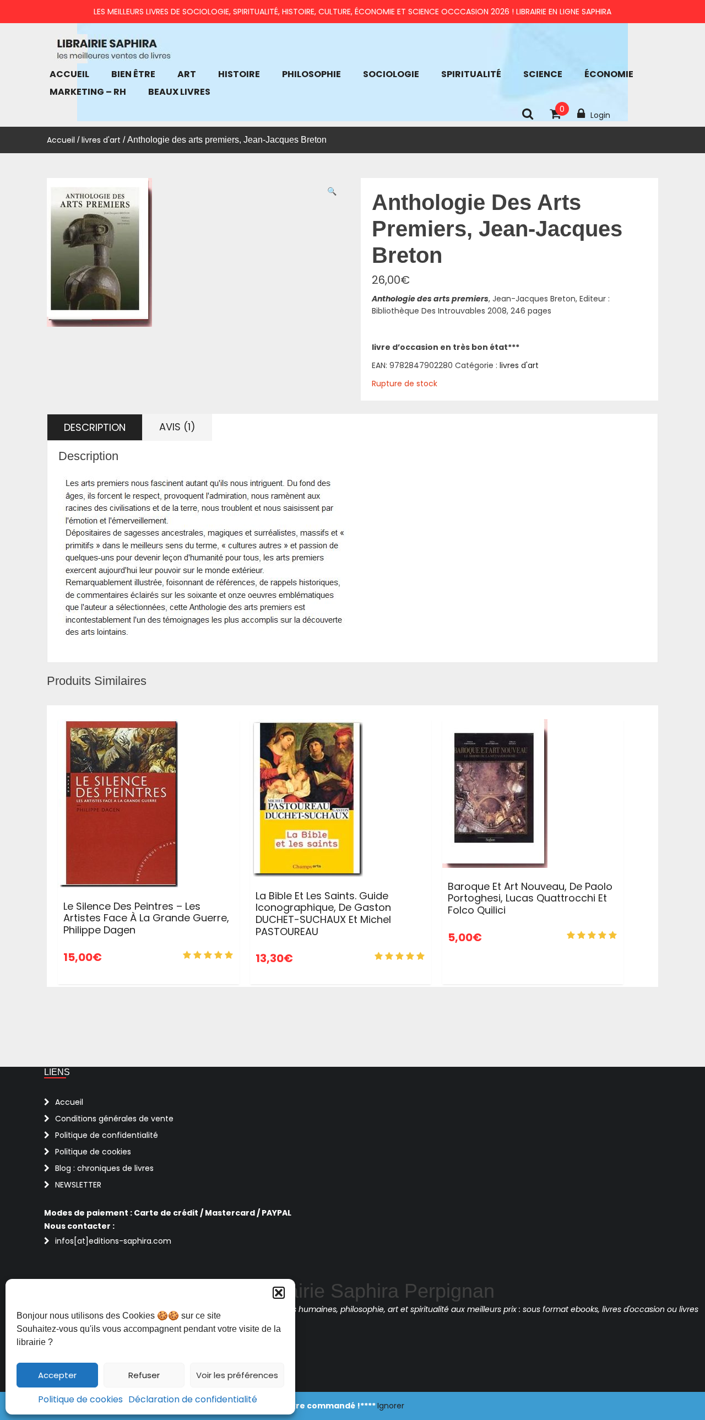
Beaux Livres (179, 91)
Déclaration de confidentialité (192, 1399)
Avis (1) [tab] (177, 427)
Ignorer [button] (390, 1405)
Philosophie (311, 74)
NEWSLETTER (78, 1184)
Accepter (57, 1375)
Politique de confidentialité (106, 1135)
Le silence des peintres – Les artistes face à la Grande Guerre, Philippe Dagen (146, 918)
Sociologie (391, 74)
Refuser (144, 1375)
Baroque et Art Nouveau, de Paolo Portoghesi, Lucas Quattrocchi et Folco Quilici (530, 898)
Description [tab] (95, 427)
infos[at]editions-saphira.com (113, 1240)
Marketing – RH (88, 91)
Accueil (69, 74)
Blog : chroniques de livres (104, 1168)
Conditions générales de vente (114, 1118)
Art (186, 74)
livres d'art (101, 139)
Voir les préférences (237, 1375)
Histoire (239, 74)
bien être (133, 74)
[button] (278, 1292)
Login (600, 115)
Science (542, 74)
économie (608, 74)
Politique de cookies (80, 1399)
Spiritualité (471, 74)
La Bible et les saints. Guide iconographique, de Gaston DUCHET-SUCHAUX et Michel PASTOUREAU (323, 913)
